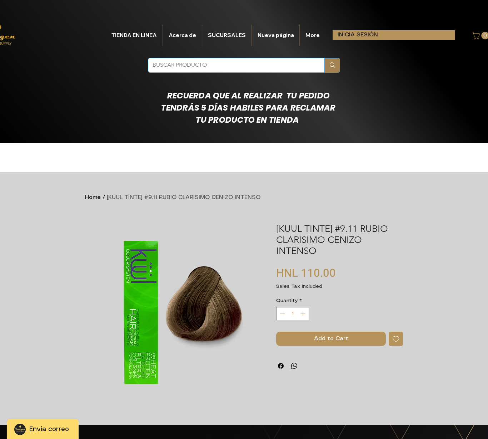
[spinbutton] (292, 313)
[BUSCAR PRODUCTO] (332, 65)
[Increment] (303, 313)
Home (93, 197)
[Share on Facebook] (281, 366)
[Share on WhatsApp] (294, 366)
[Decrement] (281, 313)
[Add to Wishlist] (396, 339)
